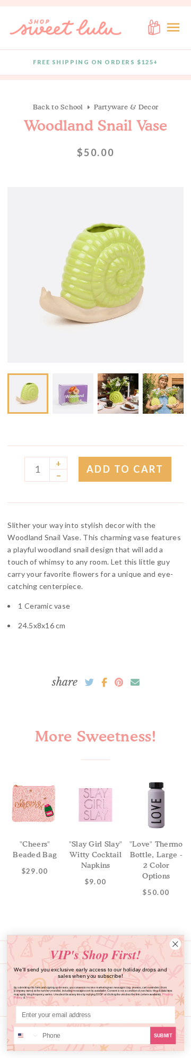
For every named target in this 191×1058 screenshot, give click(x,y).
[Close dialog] (175, 944)
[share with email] (135, 682)
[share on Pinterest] (119, 682)
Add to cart (125, 469)
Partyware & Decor (126, 107)
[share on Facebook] (104, 682)
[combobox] (26, 1035)
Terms (29, 998)
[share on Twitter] (89, 682)
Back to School (58, 107)
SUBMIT (163, 1035)
